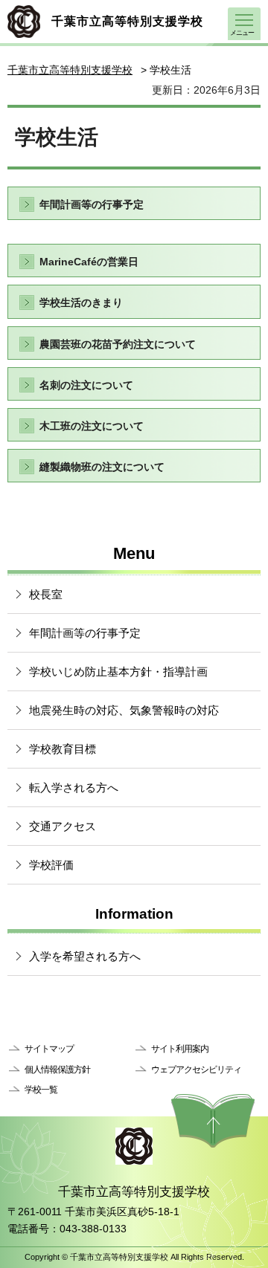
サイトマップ (49, 1049)
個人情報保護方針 (57, 1069)
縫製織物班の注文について (102, 467)
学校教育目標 (62, 749)
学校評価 (51, 864)
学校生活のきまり (81, 302)
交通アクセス (62, 826)
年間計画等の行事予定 (91, 204)
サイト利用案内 (179, 1049)
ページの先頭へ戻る (213, 1121)
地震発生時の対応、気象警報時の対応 (124, 710)
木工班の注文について (91, 426)
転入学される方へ (73, 787)
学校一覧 (41, 1089)
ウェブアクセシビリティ (196, 1069)
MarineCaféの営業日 (88, 262)
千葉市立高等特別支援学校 (70, 70)
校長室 (46, 594)
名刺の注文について (86, 385)
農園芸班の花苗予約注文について (117, 344)
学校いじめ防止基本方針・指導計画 (118, 671)
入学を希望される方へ (85, 956)
